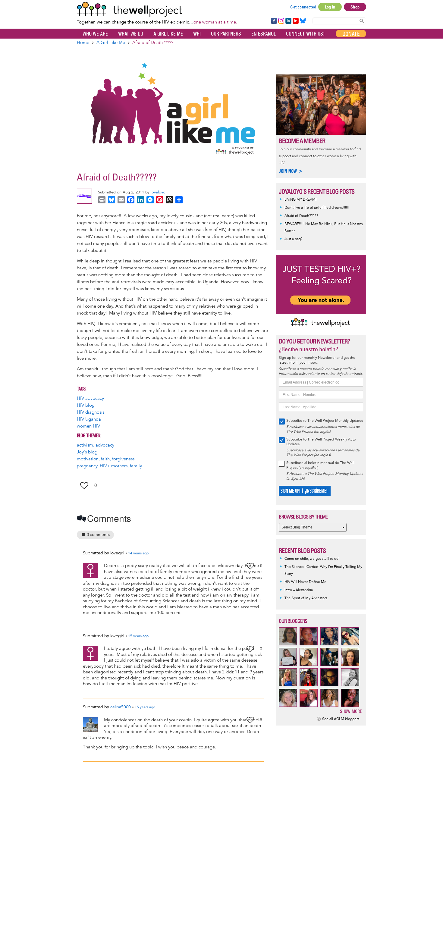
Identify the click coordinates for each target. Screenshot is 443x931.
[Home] (157, 9)
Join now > (291, 171)
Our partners (226, 33)
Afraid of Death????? (301, 216)
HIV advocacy (90, 398)
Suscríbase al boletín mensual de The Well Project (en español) (320, 465)
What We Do (130, 33)
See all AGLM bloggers (340, 719)
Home (83, 42)
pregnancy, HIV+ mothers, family (109, 466)
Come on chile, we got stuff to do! (311, 558)
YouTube (295, 21)
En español (263, 33)
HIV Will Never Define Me (305, 582)
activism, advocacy (95, 445)
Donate (351, 33)
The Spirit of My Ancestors (305, 598)
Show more (351, 711)
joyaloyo (158, 192)
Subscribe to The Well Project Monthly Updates (324, 420)
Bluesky (303, 21)
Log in (330, 7)
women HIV (88, 426)
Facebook (273, 21)
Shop (355, 7)
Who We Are (95, 33)
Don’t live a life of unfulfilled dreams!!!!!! (316, 207)
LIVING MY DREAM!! (300, 199)
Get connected (303, 7)
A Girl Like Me (168, 33)
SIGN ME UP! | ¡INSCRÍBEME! (304, 491)
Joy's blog (87, 452)
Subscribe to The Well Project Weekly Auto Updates (321, 442)
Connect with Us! (305, 33)
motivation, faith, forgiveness (105, 459)
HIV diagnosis (90, 412)
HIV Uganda (89, 419)
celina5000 (120, 707)
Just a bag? (293, 239)
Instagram (281, 21)
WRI (197, 33)
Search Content (362, 21)
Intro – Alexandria (298, 590)
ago (138, 553)
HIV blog (86, 405)
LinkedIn (288, 21)
